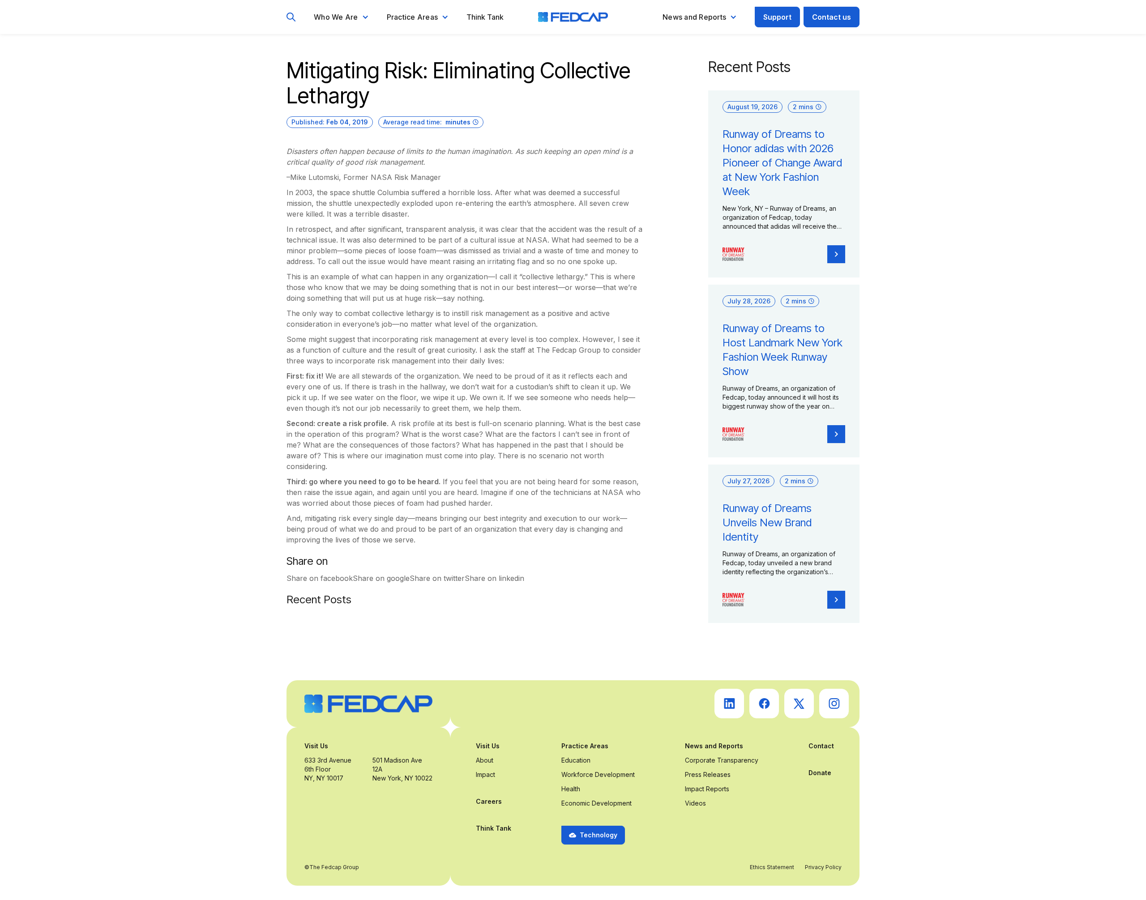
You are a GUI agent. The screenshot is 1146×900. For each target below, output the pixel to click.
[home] (573, 17)
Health (570, 789)
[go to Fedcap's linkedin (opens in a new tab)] (729, 703)
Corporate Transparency (721, 760)
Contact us (831, 17)
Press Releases (708, 774)
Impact (485, 774)
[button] (341, 17)
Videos (695, 803)
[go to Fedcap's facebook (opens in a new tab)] (764, 703)
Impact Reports (707, 789)
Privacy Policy (823, 867)
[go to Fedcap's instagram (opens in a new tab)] (834, 703)
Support (777, 17)
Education (575, 760)
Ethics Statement (772, 867)
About (484, 760)
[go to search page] (291, 17)
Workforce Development (598, 774)
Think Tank (485, 17)
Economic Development (596, 803)
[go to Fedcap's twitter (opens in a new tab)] (799, 703)
